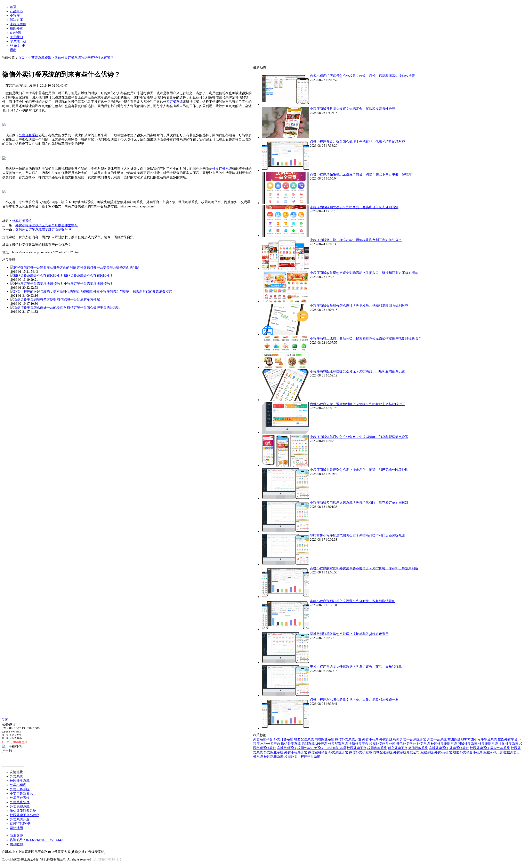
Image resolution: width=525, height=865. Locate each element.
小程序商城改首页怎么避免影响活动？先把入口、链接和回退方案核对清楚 (364, 273)
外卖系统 (423, 743)
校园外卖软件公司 (382, 743)
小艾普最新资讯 (21, 793)
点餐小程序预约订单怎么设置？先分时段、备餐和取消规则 (352, 601)
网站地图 (16, 828)
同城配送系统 (383, 752)
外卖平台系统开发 (413, 739)
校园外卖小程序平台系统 (302, 756)
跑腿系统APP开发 (314, 743)
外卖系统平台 (263, 739)
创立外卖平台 (397, 748)
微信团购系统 (418, 748)
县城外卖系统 (439, 748)
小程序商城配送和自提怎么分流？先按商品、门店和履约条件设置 (357, 371)
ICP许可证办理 (335, 748)
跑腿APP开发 (493, 752)
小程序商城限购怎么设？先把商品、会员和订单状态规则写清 (354, 207)
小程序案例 (18, 24)
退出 (13, 50)
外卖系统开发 (338, 752)
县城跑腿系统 (287, 748)
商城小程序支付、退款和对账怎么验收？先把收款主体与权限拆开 (357, 404)
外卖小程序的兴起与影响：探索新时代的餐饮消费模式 (132, 291)
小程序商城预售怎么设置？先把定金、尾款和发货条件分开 (352, 108)
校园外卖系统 (480, 748)
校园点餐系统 (377, 748)
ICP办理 (16, 32)
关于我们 (16, 37)
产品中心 (16, 11)
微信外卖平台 (406, 743)
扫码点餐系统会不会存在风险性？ (88, 275)
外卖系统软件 (459, 748)
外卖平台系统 (437, 739)
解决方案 (16, 20)
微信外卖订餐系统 (23, 810)
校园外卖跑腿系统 (444, 743)
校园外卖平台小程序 (468, 752)
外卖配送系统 (338, 743)
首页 (13, 7)
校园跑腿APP (457, 739)
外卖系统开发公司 (406, 752)
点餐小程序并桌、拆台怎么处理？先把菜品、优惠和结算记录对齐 (357, 141)
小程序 (15, 15)
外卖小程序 (370, 739)
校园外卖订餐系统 (310, 748)
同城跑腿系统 (324, 739)
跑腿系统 (427, 752)
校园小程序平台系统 (482, 739)
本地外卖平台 (270, 743)
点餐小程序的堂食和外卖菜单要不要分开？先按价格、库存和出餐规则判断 (364, 568)
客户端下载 (18, 41)
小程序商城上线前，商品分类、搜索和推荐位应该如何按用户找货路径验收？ (365, 338)
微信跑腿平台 (318, 752)
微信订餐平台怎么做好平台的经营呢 (93, 307)
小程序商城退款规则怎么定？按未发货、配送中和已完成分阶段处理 (359, 469)
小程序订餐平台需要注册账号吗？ (88, 283)
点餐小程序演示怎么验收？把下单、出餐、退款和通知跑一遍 (354, 699)
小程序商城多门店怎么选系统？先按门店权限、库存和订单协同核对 (359, 502)
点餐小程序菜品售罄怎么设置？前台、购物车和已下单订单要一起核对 (361, 174)
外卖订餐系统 (173, 101)
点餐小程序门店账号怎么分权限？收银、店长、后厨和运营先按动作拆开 (362, 76)
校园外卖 (16, 28)
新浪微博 (16, 835)
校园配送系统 (304, 739)
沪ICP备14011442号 (107, 859)
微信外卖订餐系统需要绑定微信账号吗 (43, 229)
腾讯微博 (16, 844)
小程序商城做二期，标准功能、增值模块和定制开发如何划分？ (356, 240)
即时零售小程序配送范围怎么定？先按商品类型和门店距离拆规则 (357, 535)
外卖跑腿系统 (389, 739)
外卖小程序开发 (295, 752)
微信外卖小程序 (360, 752)
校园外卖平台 (356, 748)
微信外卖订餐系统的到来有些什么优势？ (84, 57)
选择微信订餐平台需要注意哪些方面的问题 (108, 267)
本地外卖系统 (508, 743)
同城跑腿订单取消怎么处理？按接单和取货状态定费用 (349, 634)
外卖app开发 (443, 752)
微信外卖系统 (291, 743)
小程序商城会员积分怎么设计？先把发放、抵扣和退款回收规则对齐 (359, 305)
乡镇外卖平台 (358, 743)
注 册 (21, 45)
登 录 (13, 45)
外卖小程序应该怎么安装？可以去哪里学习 (46, 225)
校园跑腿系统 (273, 756)
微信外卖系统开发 (348, 739)
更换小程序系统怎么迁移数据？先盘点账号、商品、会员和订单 (356, 666)
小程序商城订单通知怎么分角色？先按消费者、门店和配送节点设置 (359, 437)
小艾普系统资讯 (39, 57)
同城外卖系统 (467, 743)
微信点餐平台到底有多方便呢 (78, 299)
